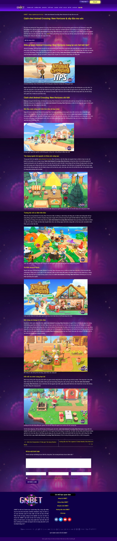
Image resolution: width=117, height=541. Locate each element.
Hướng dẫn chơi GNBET (63, 509)
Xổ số (60, 7)
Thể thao (50, 7)
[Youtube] (65, 519)
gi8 (74, 539)
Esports (44, 7)
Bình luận (29, 457)
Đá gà (65, 7)
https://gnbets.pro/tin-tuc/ (36, 14)
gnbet (48, 34)
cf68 (67, 539)
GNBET (26, 14)
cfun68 (71, 539)
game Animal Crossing (45, 159)
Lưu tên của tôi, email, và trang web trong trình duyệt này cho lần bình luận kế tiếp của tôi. (53, 478)
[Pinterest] (69, 519)
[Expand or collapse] (42, 40)
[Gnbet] (21, 7)
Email (50, 470)
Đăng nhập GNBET (63, 502)
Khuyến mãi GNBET (63, 506)
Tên (27, 470)
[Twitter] (61, 519)
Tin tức (80, 7)
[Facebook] (56, 519)
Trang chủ (30, 7)
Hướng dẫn (37, 7)
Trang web (74, 470)
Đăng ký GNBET (63, 498)
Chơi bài (74, 7)
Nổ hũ (69, 7)
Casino (56, 7)
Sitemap (62, 513)
